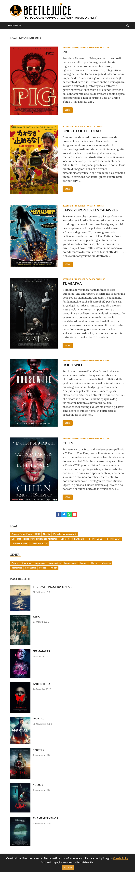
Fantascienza (70, 563)
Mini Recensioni (70, 48)
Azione (15, 563)
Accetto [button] (68, 867)
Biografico (26, 563)
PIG (65, 52)
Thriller (53, 567)
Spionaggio (30, 567)
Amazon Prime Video (22, 534)
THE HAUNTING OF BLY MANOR (52, 586)
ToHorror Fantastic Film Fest (94, 48)
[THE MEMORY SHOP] (20, 818)
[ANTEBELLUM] (20, 684)
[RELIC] (20, 616)
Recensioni (68, 126)
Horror (94, 563)
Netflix (46, 534)
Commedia (40, 563)
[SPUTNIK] (20, 750)
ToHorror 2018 (95, 538)
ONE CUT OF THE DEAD (82, 131)
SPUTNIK (38, 749)
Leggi (66, 109)
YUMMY (38, 784)
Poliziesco (106, 563)
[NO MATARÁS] (20, 651)
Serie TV (65, 538)
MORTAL (38, 718)
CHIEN (68, 443)
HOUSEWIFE (73, 365)
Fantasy (84, 563)
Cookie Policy (120, 858)
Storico (42, 567)
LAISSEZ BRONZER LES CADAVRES (90, 210)
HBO (37, 534)
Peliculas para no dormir (65, 534)
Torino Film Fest (19, 543)
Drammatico (55, 563)
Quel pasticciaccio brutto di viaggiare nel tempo (34, 538)
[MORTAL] (20, 718)
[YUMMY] (20, 785)
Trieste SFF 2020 (38, 543)
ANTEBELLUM (41, 683)
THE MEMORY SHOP (45, 818)
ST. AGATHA (72, 283)
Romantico (17, 567)
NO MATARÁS (41, 651)
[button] (58, 514)
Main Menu (16, 25)
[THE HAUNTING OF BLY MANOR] (20, 587)
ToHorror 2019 (113, 538)
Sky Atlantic (78, 538)
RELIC (36, 616)
